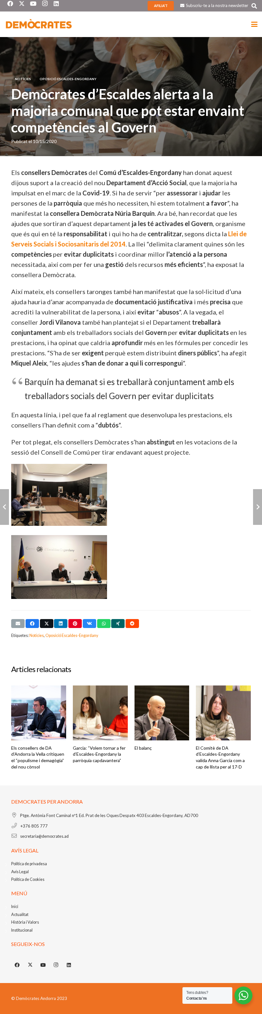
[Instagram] (56, 965)
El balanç (143, 748)
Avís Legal (20, 871)
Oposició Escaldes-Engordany (71, 635)
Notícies (36, 635)
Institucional (22, 930)
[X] (30, 965)
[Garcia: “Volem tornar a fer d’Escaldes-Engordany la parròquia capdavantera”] (100, 712)
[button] (254, 6)
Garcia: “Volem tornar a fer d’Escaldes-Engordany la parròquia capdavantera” (99, 754)
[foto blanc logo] (38, 24)
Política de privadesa (29, 863)
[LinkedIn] (69, 965)
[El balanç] (162, 712)
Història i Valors (25, 922)
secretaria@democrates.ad (44, 836)
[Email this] (18, 623)
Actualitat (19, 914)
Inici (14, 906)
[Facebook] (17, 965)
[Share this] (32, 623)
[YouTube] (43, 965)
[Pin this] (75, 623)
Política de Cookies (27, 879)
